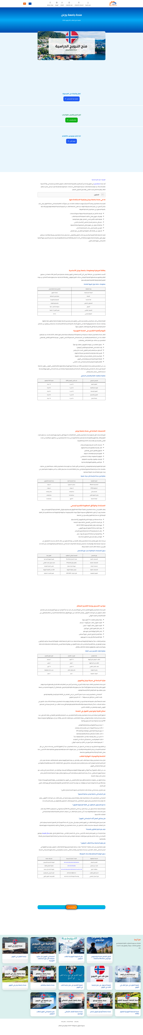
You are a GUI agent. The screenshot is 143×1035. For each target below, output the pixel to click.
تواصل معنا (63, 1021)
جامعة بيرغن (97, 184)
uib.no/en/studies (71, 866)
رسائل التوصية (46, 833)
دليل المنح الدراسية (96, 180)
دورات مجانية (50, 5)
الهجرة (56, 5)
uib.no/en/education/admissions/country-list (71, 869)
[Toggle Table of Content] (102, 194)
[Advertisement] (71, 72)
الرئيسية (103, 180)
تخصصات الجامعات (79, 5)
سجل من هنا (71, 907)
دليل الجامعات (69, 5)
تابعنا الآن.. (72, 141)
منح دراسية (88, 5)
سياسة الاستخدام (70, 1021)
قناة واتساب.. (72, 120)
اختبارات (62, 5)
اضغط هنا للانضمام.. (72, 99)
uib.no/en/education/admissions (71, 862)
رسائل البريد (76, 1021)
